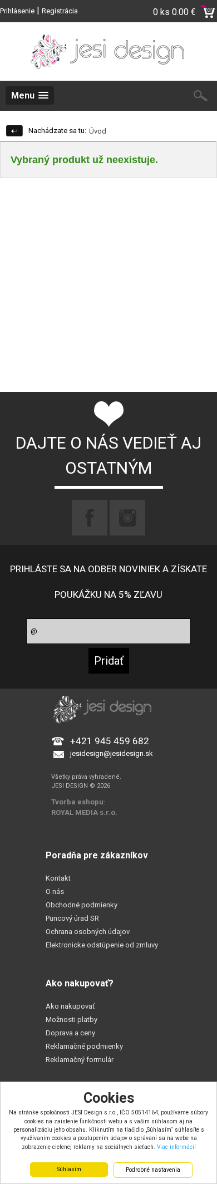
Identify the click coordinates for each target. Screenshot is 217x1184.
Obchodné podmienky (81, 905)
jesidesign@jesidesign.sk (111, 753)
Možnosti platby (71, 1019)
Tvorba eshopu (77, 802)
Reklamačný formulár (80, 1059)
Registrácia (60, 11)
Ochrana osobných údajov (88, 931)
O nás (55, 891)
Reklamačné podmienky (84, 1046)
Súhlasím (69, 1169)
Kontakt (58, 878)
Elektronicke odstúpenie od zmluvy (102, 945)
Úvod (97, 131)
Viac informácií (176, 1147)
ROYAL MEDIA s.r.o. (84, 812)
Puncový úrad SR (72, 918)
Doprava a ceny (70, 1033)
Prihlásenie (17, 11)
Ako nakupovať (70, 1006)
